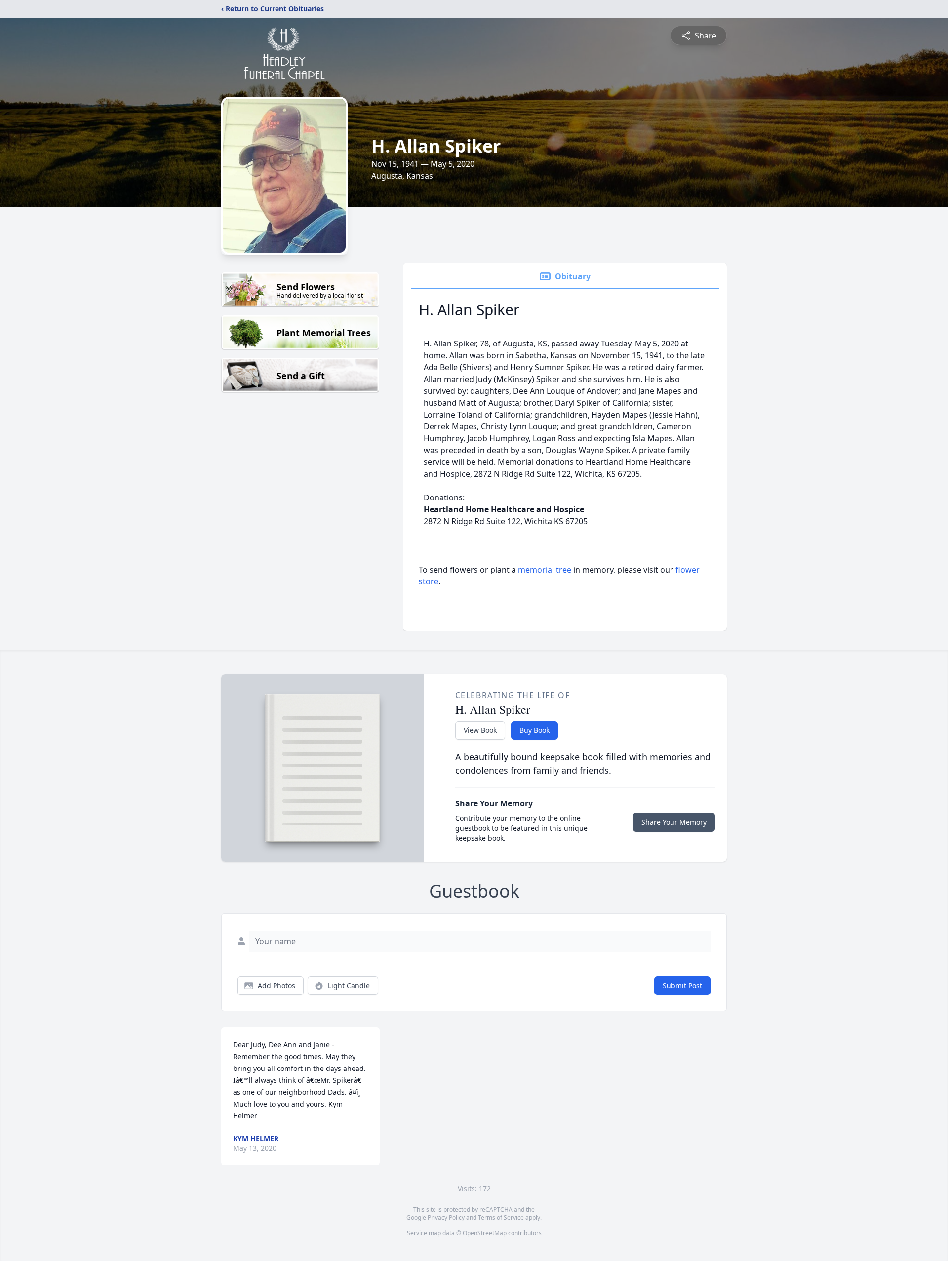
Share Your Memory (674, 822)
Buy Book (534, 730)
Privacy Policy (446, 1217)
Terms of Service (501, 1217)
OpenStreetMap (485, 1233)
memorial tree (544, 569)
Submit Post (682, 985)
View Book (480, 730)
